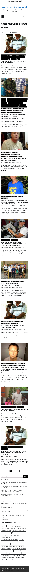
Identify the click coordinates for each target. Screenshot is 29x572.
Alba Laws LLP (10, 99)
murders (9, 548)
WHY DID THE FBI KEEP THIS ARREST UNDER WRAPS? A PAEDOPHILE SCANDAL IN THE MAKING (14, 369)
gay (24, 104)
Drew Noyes (21, 57)
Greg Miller (10, 106)
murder (3, 548)
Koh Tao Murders (15, 544)
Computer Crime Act (6, 530)
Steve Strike (14, 365)
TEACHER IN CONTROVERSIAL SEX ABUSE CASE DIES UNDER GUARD (13, 159)
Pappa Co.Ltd (4, 110)
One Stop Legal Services (7, 108)
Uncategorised (18, 156)
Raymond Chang (5, 555)
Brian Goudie (17, 99)
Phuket (23, 553)
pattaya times (16, 110)
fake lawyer (13, 59)
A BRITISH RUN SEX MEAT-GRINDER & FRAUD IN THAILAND (14, 498)
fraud (21, 104)
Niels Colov (23, 106)
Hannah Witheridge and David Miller (10, 539)
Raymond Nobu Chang (16, 555)
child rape (23, 55)
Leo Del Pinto (5, 546)
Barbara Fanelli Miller (6, 152)
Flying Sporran (5, 535)
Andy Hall (4, 526)
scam (21, 110)
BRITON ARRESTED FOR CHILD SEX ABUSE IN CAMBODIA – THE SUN (14, 410)
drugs (13, 533)
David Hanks (4, 102)
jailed (18, 59)
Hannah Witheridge (6, 537)
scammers (4, 112)
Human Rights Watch (6, 542)
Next (18, 471)
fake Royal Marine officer (13, 104)
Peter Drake (17, 553)
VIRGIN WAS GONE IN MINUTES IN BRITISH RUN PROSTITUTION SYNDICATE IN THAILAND (11, 490)
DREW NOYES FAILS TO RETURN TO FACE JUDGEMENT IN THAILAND (13, 115)
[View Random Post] (23, 16)
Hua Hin (21, 539)
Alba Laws (4, 99)
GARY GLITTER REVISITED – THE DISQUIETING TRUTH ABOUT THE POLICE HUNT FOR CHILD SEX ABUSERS (13, 243)
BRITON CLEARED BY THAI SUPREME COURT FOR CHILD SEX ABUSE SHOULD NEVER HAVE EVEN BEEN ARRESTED (14, 202)
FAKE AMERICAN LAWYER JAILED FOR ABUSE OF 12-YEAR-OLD (12, 326)
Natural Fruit (15, 548)
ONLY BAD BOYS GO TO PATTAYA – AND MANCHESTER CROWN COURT (12, 284)
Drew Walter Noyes (6, 59)
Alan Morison (5, 524)
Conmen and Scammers (22, 101)
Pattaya (10, 110)
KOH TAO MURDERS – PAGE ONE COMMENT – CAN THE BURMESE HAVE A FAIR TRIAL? (14, 514)
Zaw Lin (13, 559)
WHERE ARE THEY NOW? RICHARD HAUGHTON (16, 503)
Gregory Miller (17, 106)
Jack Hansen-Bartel (6, 544)
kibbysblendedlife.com (6, 514)
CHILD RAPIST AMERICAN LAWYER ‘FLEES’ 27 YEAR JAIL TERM (14, 62)
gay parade (4, 106)
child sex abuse (5, 57)
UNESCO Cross (10, 112)
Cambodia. (4, 407)
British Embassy (5, 528)
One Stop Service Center (18, 108)
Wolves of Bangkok (6, 559)
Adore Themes (15, 570)
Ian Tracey (11, 156)
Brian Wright (17, 55)
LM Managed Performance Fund (16, 546)
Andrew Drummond (14, 7)
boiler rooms (10, 526)
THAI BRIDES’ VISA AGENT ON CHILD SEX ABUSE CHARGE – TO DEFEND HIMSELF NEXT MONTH (13, 452)
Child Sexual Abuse (14, 57)
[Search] (26, 16)
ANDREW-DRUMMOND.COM (7, 55)
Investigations (16, 542)
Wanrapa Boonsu (18, 112)
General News (17, 535)
